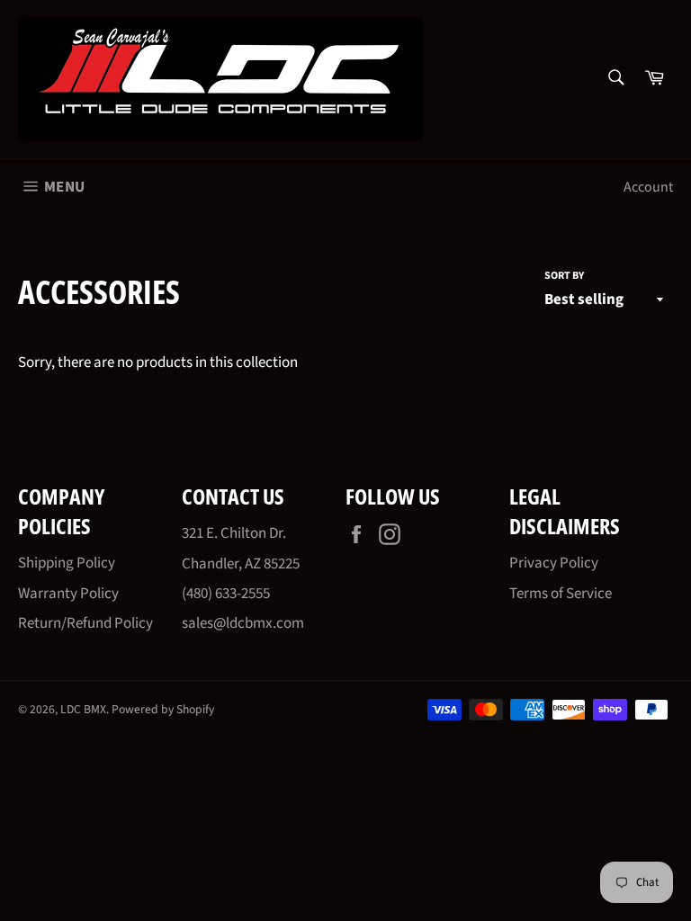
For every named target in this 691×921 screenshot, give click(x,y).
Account (648, 187)
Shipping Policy (66, 563)
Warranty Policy (68, 593)
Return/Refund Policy (85, 623)
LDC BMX (83, 709)
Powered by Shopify (163, 709)
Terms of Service (560, 593)
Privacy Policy (553, 563)
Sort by (564, 276)
